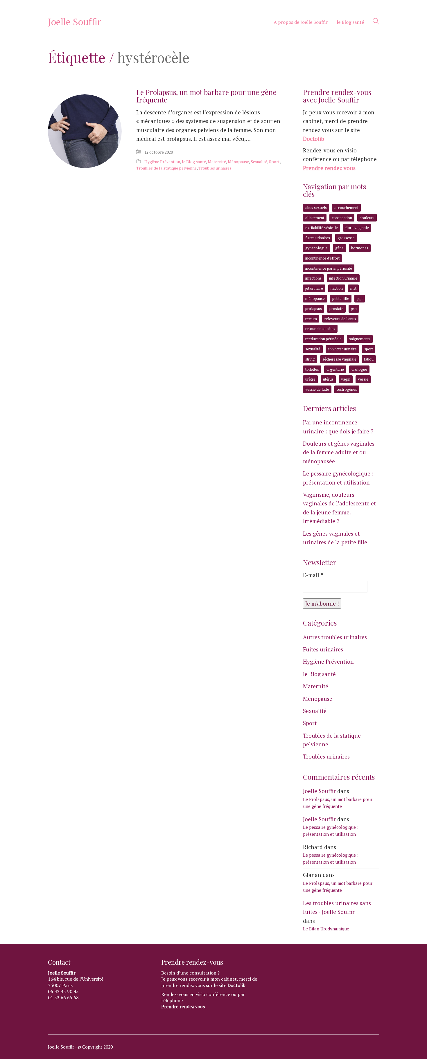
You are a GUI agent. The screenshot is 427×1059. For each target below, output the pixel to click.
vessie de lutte (317, 389)
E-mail (313, 575)
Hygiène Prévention (162, 161)
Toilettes (312, 369)
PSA (354, 308)
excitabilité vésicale (321, 227)
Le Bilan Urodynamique (326, 929)
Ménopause (238, 161)
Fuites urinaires (323, 649)
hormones (359, 248)
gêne (339, 248)
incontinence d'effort (322, 258)
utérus (328, 379)
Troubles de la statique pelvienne (166, 168)
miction (337, 288)
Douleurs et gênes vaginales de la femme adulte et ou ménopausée (338, 452)
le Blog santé (194, 161)
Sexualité (259, 161)
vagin (345, 379)
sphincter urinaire (342, 349)
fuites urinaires (317, 237)
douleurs (367, 217)
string (310, 359)
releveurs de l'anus (340, 318)
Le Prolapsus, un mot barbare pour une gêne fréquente (206, 96)
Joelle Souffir (319, 791)
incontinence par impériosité (328, 268)
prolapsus (313, 308)
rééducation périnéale (323, 338)
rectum (311, 318)
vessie (363, 379)
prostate (336, 308)
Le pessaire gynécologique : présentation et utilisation (338, 478)
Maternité (217, 161)
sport (368, 349)
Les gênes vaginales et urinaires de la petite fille (335, 538)
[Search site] (376, 22)
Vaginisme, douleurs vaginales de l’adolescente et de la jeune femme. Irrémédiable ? (339, 508)
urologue (359, 369)
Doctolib (313, 138)
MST (353, 288)
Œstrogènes (347, 389)
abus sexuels (316, 207)
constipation (342, 217)
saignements (359, 338)
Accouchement (346, 207)
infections (313, 278)
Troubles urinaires (215, 168)
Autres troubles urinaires (335, 637)
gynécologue (316, 248)
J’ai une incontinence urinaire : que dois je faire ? (338, 427)
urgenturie (335, 369)
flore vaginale (357, 227)
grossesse (346, 237)
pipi (360, 298)
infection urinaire (343, 278)
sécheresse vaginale (339, 359)
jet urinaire (314, 288)
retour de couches (320, 328)
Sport (274, 161)
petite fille (340, 298)
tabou (369, 359)
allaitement (314, 217)
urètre (310, 379)
